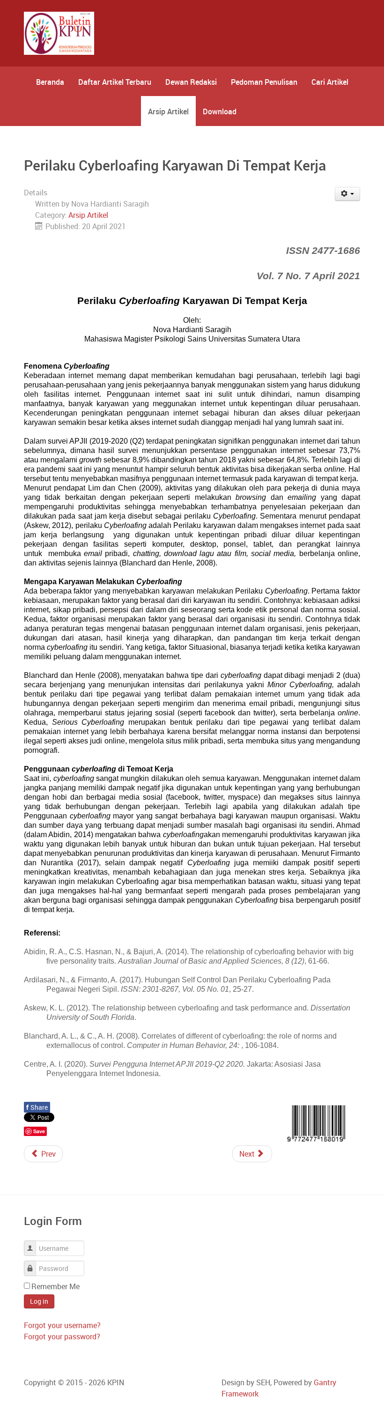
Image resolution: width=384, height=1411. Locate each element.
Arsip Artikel (88, 215)
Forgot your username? (62, 1325)
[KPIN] (59, 33)
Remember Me (55, 1286)
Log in (39, 1301)
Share (37, 1107)
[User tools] (348, 194)
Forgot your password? (62, 1336)
